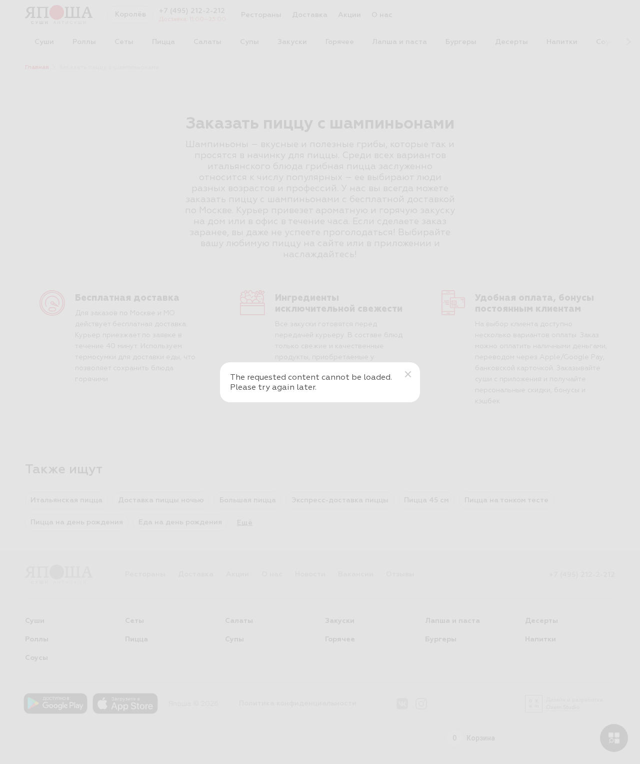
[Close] (408, 374)
